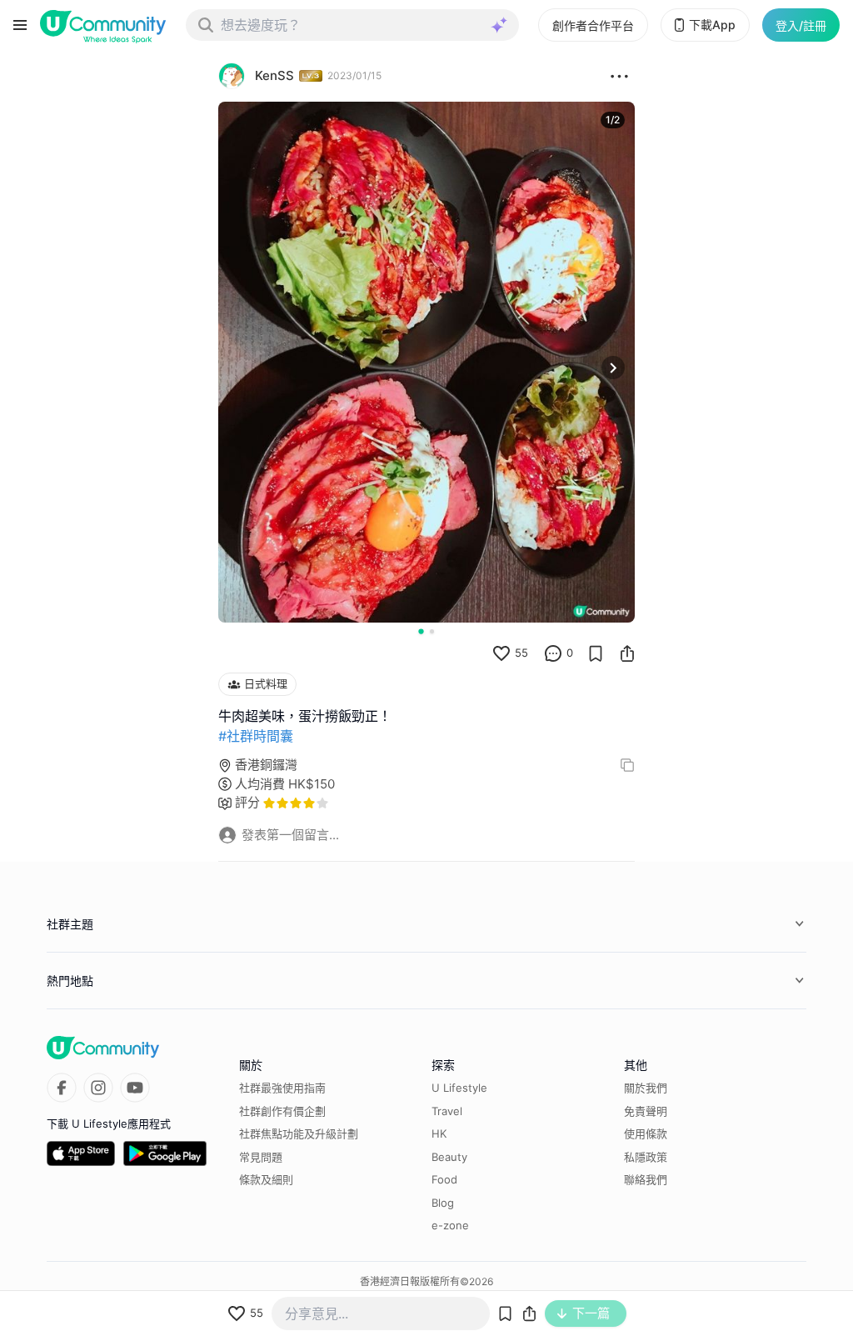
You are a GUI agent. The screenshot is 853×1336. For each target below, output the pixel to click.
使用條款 (645, 1133)
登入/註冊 (801, 25)
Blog (442, 1202)
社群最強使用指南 (282, 1087)
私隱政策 (645, 1156)
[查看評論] (553, 653)
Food (444, 1179)
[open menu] (20, 25)
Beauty (449, 1156)
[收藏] (595, 653)
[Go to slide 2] (432, 631)
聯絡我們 (645, 1179)
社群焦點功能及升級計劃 (298, 1133)
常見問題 (260, 1156)
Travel (446, 1111)
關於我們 (645, 1087)
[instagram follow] (98, 1088)
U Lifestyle (459, 1087)
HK (438, 1133)
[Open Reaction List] (619, 76)
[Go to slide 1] (420, 630)
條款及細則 (266, 1179)
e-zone (450, 1225)
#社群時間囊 (255, 736)
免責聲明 (645, 1111)
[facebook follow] (62, 1088)
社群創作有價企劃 (282, 1111)
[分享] (627, 653)
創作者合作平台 (593, 25)
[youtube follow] (135, 1088)
